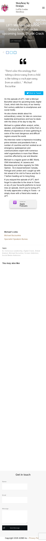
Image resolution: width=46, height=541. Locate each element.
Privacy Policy (35, 538)
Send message (15, 528)
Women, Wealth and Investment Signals (23, 403)
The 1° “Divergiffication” (23, 278)
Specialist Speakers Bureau (16, 239)
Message (5, 509)
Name (4, 482)
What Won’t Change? (23, 378)
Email (4, 495)
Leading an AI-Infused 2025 (23, 301)
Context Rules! (23, 327)
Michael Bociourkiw (12, 235)
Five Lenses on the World (23, 454)
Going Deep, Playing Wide (23, 352)
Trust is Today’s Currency (23, 429)
